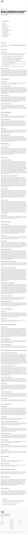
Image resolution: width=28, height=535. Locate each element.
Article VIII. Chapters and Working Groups (7, 30)
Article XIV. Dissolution (4, 36)
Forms (20, 521)
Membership (2, 522)
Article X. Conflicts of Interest (5, 32)
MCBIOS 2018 (11, 528)
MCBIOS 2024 (11, 523)
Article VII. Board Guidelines (5, 29)
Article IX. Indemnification (5, 31)
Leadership (2, 521)
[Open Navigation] (26, 1)
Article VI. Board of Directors (5, 28)
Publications (2, 523)
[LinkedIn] (1, 518)
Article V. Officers (4, 27)
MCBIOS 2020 (11, 526)
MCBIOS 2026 (11, 521)
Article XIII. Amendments (5, 35)
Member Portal (21, 523)
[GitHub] (3, 518)
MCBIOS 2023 (11, 524)
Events (20, 522)
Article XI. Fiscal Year (4, 33)
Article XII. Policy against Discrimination (7, 34)
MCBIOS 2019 (11, 527)
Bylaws (2, 524)
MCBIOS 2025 (11, 522)
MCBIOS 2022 (11, 525)
